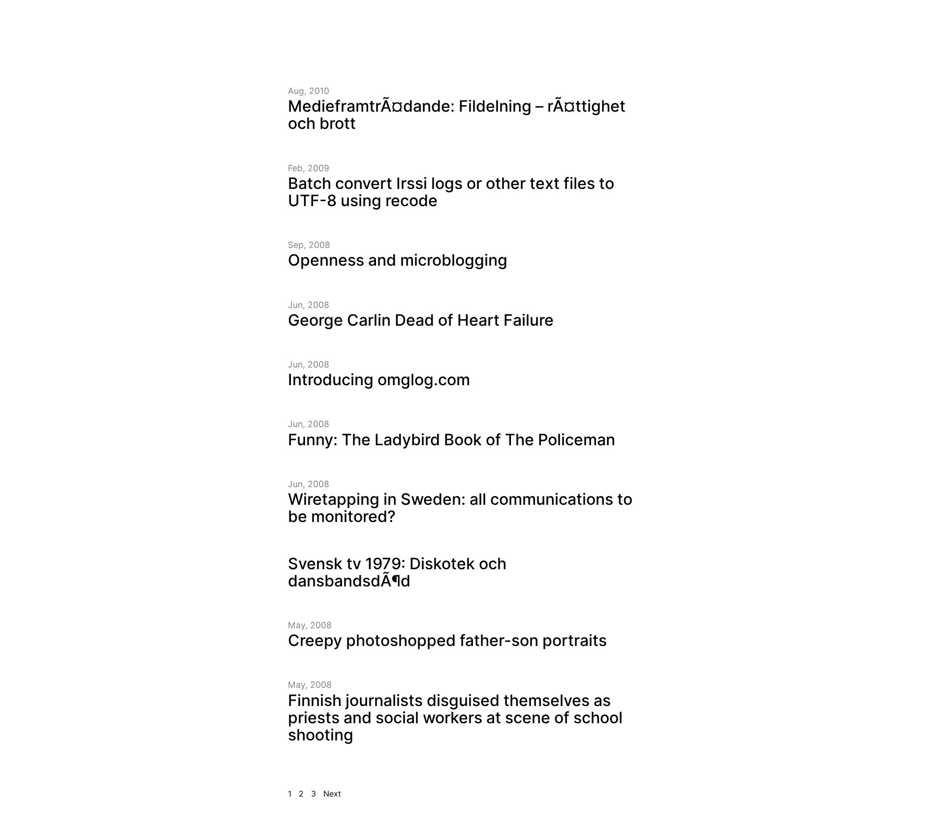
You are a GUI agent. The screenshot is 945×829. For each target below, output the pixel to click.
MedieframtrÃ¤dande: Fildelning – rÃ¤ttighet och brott (457, 114)
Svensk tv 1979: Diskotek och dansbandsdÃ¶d (397, 572)
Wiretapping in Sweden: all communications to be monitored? (460, 508)
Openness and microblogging (397, 260)
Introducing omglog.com (379, 379)
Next (332, 793)
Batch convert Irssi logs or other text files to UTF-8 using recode (451, 192)
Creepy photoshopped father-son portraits (447, 640)
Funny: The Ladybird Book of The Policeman (451, 439)
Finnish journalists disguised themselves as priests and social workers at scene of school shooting (455, 717)
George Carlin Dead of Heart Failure (421, 320)
